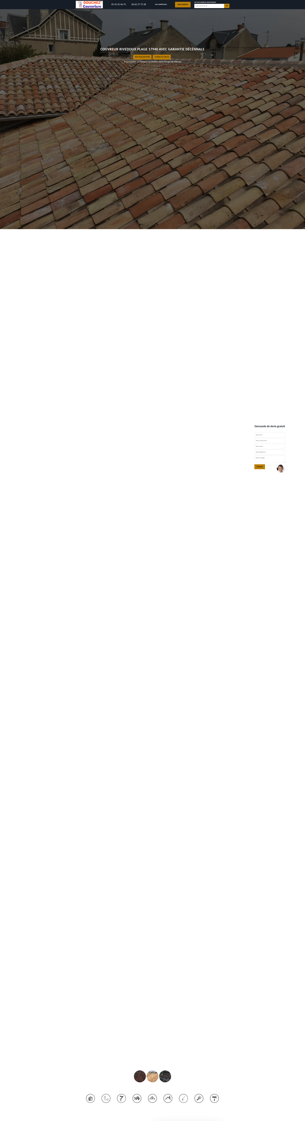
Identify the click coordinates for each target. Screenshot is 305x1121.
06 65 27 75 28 (138, 4)
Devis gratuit (183, 4)
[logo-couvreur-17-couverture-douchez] (89, 4)
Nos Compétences (161, 4)
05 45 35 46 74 (118, 4)
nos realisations (142, 57)
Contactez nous (162, 57)
